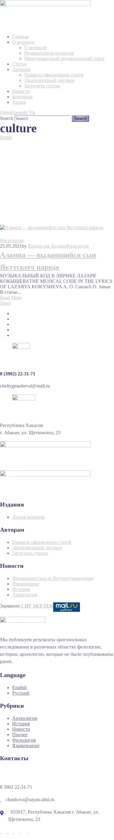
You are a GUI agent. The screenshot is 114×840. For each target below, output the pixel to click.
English (19, 687)
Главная (20, 36)
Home (6, 137)
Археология (24, 594)
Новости (21, 91)
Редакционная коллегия (49, 53)
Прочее (19, 734)
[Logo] (45, 2)
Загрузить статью (42, 85)
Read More (11, 297)
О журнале (23, 42)
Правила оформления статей (54, 74)
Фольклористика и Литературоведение (52, 578)
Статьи (19, 63)
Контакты (22, 96)
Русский (20, 693)
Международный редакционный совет (64, 58)
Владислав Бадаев (46, 246)
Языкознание (26, 583)
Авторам (21, 69)
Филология (11, 240)
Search (6, 118)
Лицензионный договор (49, 80)
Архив (19, 102)
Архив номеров (28, 517)
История (21, 589)
